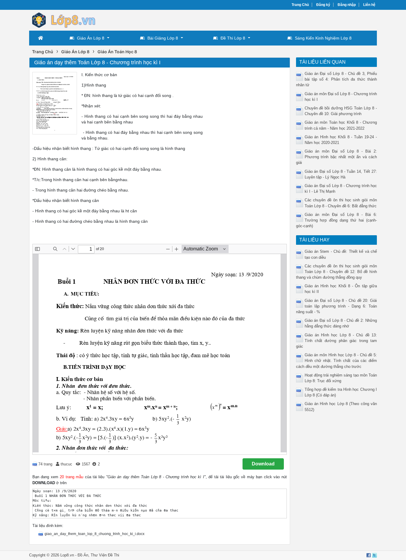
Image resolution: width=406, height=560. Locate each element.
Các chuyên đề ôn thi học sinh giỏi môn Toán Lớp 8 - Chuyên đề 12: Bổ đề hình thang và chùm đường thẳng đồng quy (336, 272)
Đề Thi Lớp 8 (233, 38)
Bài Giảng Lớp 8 (162, 38)
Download (263, 463)
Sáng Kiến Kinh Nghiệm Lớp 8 (323, 38)
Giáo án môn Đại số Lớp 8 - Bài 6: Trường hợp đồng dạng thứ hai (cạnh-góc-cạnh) (336, 220)
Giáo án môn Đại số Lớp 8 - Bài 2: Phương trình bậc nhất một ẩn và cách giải (336, 157)
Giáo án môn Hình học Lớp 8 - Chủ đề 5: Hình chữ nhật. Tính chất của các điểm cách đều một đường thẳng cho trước (336, 360)
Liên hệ (369, 5)
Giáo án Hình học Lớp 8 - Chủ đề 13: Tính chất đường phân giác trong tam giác (336, 341)
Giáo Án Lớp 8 (90, 38)
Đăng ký (323, 5)
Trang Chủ (300, 5)
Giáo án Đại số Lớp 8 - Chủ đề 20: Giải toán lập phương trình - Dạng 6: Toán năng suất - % (336, 306)
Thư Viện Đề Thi (105, 555)
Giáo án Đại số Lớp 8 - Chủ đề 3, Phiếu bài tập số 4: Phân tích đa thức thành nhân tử (336, 79)
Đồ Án (83, 555)
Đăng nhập (347, 5)
